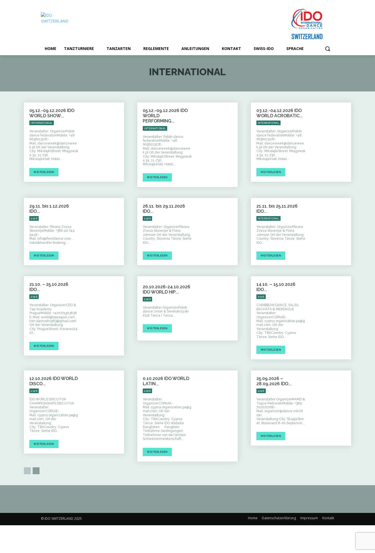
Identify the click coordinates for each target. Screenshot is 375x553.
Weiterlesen (43, 172)
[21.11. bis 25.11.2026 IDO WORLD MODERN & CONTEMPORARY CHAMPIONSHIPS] (331, 230)
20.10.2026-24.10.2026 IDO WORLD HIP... (166, 289)
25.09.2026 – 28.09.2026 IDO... (274, 381)
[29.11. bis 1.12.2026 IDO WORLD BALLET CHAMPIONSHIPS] (104, 230)
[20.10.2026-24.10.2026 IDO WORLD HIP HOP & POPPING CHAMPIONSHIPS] (218, 308)
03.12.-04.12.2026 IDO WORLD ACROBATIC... (279, 113)
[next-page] (36, 470)
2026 (34, 218)
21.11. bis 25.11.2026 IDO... (277, 208)
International (41, 123)
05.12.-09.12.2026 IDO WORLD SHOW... (51, 113)
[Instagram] (160, 519)
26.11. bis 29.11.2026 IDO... (164, 208)
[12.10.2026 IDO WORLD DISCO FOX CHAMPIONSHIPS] (104, 402)
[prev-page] (27, 470)
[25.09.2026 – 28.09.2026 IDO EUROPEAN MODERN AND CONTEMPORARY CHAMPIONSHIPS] (331, 402)
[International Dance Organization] (85, 23)
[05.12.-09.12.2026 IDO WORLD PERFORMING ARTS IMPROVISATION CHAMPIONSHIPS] (218, 134)
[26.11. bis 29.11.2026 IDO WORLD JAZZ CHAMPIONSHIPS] (218, 230)
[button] (327, 48)
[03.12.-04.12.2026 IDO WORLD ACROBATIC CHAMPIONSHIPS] (331, 134)
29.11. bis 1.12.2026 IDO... (49, 208)
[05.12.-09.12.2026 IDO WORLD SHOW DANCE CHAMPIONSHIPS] (104, 134)
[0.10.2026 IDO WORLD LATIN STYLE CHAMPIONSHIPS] (218, 402)
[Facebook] (148, 519)
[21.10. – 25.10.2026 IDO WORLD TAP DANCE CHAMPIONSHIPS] (104, 308)
